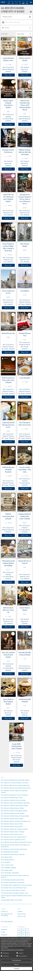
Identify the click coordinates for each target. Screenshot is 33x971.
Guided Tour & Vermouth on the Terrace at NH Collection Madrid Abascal (24, 105)
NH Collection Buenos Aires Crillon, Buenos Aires (16, 788)
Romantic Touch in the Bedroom (8, 151)
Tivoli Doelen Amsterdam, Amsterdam (12, 882)
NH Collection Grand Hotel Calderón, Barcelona (15, 803)
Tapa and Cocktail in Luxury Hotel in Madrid (8, 654)
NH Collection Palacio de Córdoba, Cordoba (14, 829)
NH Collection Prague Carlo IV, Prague (12, 832)
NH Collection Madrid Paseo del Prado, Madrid (15, 780)
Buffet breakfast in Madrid (25, 59)
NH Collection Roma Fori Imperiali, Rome (13, 837)
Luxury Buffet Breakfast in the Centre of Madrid (16, 746)
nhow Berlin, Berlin (6, 857)
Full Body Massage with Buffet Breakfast (8, 469)
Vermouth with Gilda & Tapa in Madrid (24, 653)
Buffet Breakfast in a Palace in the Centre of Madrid (8, 380)
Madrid (8, 71)
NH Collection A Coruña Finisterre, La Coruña (14, 783)
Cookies (19, 911)
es (23, 930)
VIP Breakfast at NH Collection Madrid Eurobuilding (8, 563)
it (27, 930)
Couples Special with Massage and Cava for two (8, 424)
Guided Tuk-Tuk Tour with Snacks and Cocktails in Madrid (8, 198)
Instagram (4, 935)
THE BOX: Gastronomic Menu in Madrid (8, 516)
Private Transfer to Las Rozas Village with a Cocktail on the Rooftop (8, 247)
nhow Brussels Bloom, (8, 860)
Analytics (20, 953)
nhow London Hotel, (7, 865)
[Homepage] (16, 2)
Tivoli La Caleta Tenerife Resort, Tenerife (13, 890)
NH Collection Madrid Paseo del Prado (24, 345)
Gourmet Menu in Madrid (24, 609)
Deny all (16, 964)
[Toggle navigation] (31, 2)
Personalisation (22, 956)
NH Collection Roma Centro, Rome (12, 834)
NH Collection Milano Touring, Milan (12, 826)
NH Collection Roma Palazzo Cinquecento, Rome (16, 842)
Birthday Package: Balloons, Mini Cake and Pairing (25, 152)
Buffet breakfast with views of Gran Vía (8, 610)
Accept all (16, 968)
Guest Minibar (24, 291)
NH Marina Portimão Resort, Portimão (13, 854)
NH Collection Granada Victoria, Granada (13, 800)
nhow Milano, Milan (7, 870)
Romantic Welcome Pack (25, 334)
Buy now (8, 75)
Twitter (3, 932)
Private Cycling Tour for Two (8, 292)
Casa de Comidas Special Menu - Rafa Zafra (24, 469)
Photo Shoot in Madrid (24, 245)
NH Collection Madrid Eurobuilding (8, 117)
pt (19, 934)
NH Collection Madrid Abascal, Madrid (12, 808)
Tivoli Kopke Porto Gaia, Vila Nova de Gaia (13, 888)
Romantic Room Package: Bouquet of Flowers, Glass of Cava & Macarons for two (24, 199)
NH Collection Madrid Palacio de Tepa (24, 302)
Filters (7, 28)
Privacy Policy (21, 914)
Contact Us (4, 911)
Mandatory (6, 953)
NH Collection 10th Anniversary (6, 914)
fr (27, 934)
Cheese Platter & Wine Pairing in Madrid (8, 701)
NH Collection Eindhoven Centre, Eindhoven (14, 795)
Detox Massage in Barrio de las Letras (25, 423)
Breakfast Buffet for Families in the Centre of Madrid (25, 516)
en (19, 930)
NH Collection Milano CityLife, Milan (12, 824)
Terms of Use (21, 916)
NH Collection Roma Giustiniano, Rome (13, 839)
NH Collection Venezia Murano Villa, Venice (14, 849)
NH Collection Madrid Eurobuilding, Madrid (14, 811)
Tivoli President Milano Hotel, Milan (11, 900)
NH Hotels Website (7, 921)
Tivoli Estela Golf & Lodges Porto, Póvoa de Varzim (16, 885)
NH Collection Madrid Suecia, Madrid (12, 818)
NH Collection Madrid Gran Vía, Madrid (12, 813)
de (23, 934)
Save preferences (16, 960)
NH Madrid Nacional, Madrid (9, 852)
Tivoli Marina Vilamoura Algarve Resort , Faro (14, 893)
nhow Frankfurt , (6, 862)
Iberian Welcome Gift (8, 333)
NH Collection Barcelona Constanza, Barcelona (15, 785)
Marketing (6, 956)
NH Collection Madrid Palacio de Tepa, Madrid (15, 816)
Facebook (4, 929)
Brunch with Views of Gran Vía (24, 562)
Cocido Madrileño (24, 378)
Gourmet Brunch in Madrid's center (8, 59)
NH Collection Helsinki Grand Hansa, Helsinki (14, 805)
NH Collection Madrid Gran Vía (8, 213)
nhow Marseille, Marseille (8, 867)
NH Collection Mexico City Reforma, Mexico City (15, 821)
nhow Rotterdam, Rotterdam (10, 873)
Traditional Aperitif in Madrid (25, 700)
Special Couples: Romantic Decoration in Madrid (8, 104)
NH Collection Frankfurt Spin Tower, (12, 797)
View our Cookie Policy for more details (12, 950)
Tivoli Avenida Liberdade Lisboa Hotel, (12, 880)
